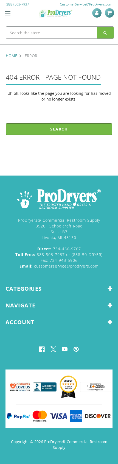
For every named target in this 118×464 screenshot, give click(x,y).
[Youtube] (65, 349)
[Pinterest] (76, 349)
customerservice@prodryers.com (59, 266)
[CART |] (110, 13)
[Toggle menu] (7, 13)
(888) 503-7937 (17, 4)
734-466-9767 (59, 248)
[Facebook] (42, 349)
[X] (53, 349)
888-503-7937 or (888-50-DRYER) (59, 254)
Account (97, 13)
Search (105, 32)
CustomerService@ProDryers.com (86, 4)
